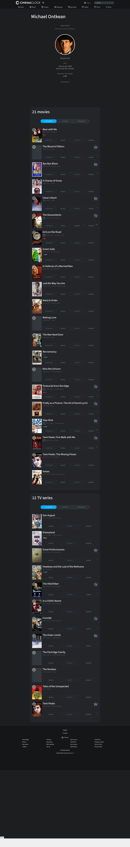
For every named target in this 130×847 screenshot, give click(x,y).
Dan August (49, 515)
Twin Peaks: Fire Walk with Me (59, 437)
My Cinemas (73, 744)
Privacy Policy (98, 747)
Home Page (25, 740)
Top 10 (98, 7)
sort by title (48, 121)
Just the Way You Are (54, 283)
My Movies (73, 742)
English (65, 730)
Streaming (59, 7)
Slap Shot (48, 420)
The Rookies (49, 669)
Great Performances (53, 549)
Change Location (99, 742)
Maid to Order (50, 300)
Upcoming (73, 7)
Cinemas (46, 7)
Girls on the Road (52, 232)
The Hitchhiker (51, 583)
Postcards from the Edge (56, 386)
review (93, 156)
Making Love (49, 317)
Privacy (66, 737)
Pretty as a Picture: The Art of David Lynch (65, 403)
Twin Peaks (49, 703)
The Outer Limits (52, 635)
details (63, 140)
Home (22, 7)
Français (65, 733)
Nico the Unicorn (52, 369)
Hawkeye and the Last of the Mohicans (63, 566)
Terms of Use (98, 744)
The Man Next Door (53, 334)
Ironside (47, 618)
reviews (91, 140)
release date (81, 121)
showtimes (49, 140)
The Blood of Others (53, 146)
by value (65, 121)
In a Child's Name (52, 601)
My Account (73, 740)
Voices (46, 471)
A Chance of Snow (52, 180)
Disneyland (49, 532)
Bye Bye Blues (50, 163)
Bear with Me (50, 129)
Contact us (98, 740)
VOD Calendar (50, 744)
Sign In (88, 3)
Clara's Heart (50, 197)
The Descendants (52, 215)
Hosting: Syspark (65, 750)
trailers (78, 225)
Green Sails (49, 249)
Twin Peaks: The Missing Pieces (59, 454)
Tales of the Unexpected (56, 686)
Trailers (86, 7)
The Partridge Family (54, 652)
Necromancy (50, 351)
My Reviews (73, 747)
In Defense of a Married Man (58, 266)
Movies (34, 7)
